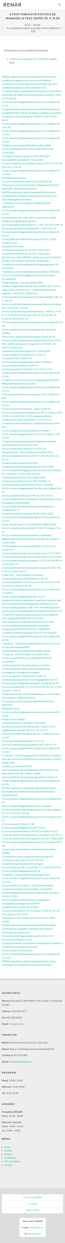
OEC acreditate (12, 1161)
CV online (32, 1204)
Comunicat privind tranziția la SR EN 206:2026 (26, 156)
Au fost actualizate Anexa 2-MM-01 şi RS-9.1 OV (27, 495)
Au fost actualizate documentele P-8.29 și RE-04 (27, 181)
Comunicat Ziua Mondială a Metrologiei (22, 863)
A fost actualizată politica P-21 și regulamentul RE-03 (29, 679)
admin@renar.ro (36, 1227)
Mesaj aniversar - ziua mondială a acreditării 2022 (27, 452)
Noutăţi (36, 25)
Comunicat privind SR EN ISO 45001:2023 (24, 477)
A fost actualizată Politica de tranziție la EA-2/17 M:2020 (31, 553)
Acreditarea (10, 1157)
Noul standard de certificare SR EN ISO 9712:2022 (28, 621)
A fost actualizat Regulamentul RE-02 (21, 870)
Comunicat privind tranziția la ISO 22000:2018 (26, 351)
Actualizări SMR (42, 145)
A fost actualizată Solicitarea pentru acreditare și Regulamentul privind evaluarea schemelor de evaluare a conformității (30, 539)
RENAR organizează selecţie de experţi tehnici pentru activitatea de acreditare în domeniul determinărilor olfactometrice (29, 791)
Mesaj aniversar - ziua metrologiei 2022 (22, 282)
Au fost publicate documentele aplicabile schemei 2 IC (30, 777)
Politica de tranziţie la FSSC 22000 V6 (29, 58)
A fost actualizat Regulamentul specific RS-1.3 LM (28, 935)
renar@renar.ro (17, 1023)
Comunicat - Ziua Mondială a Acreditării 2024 (25, 654)
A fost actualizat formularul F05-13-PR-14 (24, 354)
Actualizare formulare (13, 246)
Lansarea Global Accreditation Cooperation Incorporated (31, 600)
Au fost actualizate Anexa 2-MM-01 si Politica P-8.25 (29, 831)
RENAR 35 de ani (11, 708)
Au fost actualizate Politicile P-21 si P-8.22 (24, 448)
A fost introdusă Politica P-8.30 (18, 824)
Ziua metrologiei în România (16, 199)
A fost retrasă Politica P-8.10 (17, 939)
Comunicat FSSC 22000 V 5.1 (17, 358)
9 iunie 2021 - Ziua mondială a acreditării (22, 574)
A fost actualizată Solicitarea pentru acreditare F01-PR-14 (32, 834)
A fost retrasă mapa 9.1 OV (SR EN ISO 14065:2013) (29, 524)
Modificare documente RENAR (18, 145)
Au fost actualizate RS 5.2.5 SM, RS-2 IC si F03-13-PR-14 (31, 867)
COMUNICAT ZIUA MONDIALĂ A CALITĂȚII (27, 419)
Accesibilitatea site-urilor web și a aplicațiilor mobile (29, 217)
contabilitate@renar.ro (20, 1061)
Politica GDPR (32, 1210)
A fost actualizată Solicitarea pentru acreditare (26, 625)
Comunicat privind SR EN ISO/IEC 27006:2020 (26, 629)
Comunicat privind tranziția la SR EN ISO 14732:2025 (29, 632)
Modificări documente (13, 719)
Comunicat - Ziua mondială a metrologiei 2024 (25, 874)
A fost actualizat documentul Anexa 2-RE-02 (25, 578)
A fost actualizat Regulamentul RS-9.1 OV (23, 596)
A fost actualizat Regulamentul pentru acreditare (27, 361)
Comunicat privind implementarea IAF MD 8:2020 (28, 466)
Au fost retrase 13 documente (17, 950)
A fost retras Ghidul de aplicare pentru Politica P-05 (28, 336)
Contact (8, 1164)
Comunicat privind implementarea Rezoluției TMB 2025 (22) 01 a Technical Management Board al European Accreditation (31, 275)
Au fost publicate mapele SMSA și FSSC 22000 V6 (27, 484)
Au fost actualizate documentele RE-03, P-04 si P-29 (29, 744)
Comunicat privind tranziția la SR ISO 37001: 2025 (27, 513)
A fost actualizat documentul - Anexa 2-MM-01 (26, 408)
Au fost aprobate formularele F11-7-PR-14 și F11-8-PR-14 (32, 224)
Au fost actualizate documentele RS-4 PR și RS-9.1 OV (29, 603)
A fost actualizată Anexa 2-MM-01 (20, 365)
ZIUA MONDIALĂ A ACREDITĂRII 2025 (23, 722)
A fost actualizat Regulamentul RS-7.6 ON (23, 827)
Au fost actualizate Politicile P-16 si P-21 (23, 741)
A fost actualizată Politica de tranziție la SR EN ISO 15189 (31, 556)
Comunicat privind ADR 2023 (17, 766)
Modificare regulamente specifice (19, 221)
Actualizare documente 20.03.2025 (20, 463)
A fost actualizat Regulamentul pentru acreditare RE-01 (30, 683)
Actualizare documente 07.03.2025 (20, 907)
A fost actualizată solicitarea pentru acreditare (26, 430)
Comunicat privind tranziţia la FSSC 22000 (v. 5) (26, 481)
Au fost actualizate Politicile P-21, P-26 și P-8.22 (27, 369)
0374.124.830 (34, 1233)
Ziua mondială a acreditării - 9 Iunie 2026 (22, 159)
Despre (8, 1154)
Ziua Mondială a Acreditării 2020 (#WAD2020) (26, 650)
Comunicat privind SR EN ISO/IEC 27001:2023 (26, 250)
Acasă (27, 25)
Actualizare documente (14, 177)
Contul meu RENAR (32, 1197)
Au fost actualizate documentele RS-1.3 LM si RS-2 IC (29, 228)
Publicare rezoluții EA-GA (15, 318)
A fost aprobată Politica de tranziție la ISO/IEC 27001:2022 (32, 838)
